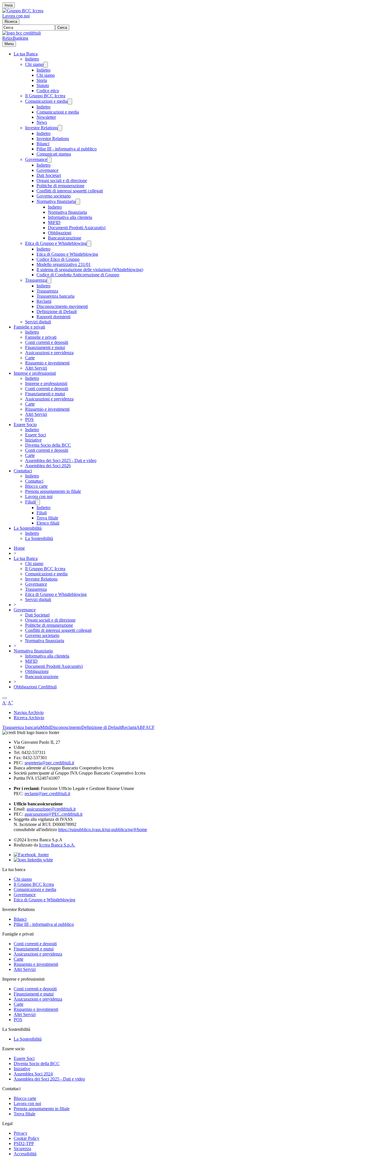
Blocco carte (36, 486)
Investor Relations (41, 127)
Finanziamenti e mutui (45, 347)
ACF (150, 727)
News (41, 122)
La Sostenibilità (28, 528)
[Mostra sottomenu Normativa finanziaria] (78, 202)
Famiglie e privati (29, 326)
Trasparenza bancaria (55, 296)
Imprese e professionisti (35, 373)
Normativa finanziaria (56, 201)
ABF (140, 727)
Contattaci (23, 470)
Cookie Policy (26, 1138)
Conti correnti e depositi (46, 342)
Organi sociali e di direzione (61, 180)
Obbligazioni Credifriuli (35, 686)
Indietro (32, 59)
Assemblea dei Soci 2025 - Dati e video (60, 460)
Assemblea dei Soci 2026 (48, 465)
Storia (41, 80)
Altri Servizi (36, 368)
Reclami (43, 301)
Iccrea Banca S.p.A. (57, 844)
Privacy (20, 1133)
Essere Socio (25, 424)
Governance (36, 159)
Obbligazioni (59, 232)
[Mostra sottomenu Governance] (49, 160)
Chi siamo (34, 64)
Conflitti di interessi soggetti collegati (69, 190)
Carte (30, 357)
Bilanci (42, 143)
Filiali (30, 501)
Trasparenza (36, 280)
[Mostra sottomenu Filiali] (37, 502)
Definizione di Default (56, 311)
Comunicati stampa (53, 154)
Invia (9, 5)
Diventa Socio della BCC (48, 445)
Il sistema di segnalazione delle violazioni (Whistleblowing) (89, 269)
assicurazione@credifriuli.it (51, 809)
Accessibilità (25, 1153)
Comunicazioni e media (46, 101)
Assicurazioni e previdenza (49, 352)
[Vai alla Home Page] (21, 33)
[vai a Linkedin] (33, 859)
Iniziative (33, 440)
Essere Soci (35, 434)
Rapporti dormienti (53, 316)
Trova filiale (47, 517)
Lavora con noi (16, 15)
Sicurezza (22, 1148)
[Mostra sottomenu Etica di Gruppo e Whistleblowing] (89, 244)
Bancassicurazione (64, 237)
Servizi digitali (38, 321)
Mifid (45, 727)
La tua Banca (26, 53)
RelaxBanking (15, 38)
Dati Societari (48, 175)
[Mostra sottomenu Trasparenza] (49, 280)
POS (29, 419)
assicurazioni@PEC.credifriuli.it (53, 814)
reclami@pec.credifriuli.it (47, 793)
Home (19, 548)
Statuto (42, 85)
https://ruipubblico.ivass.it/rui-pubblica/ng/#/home (102, 829)
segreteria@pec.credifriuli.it (49, 762)
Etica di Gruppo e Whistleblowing (56, 243)
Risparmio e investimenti (47, 362)
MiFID (54, 222)
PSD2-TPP (24, 1143)
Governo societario (53, 196)
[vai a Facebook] (31, 854)
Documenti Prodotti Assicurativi (77, 227)
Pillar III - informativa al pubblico (66, 148)
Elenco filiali (47, 523)
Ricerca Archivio (29, 717)
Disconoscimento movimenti (62, 306)
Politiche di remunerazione (60, 185)
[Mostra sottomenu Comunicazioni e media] (70, 101)
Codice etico (47, 90)
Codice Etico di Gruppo (58, 259)
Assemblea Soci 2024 (33, 1073)
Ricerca (11, 21)
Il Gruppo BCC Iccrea (45, 95)
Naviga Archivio (29, 712)
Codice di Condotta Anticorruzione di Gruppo (77, 274)
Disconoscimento (65, 727)
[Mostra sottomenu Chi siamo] (45, 65)
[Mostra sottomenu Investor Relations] (60, 128)
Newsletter (46, 117)
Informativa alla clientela (70, 217)
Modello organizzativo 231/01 (63, 264)
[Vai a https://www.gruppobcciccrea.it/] (22, 10)
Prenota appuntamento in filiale (53, 491)
